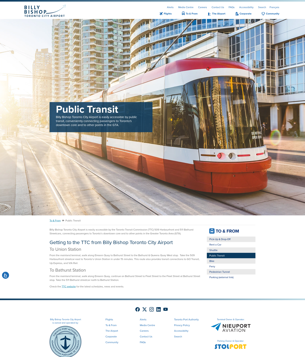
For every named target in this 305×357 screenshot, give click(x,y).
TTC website (69, 286)
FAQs (232, 7)
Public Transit (217, 255)
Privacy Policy (182, 325)
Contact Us (218, 7)
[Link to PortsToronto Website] (65, 341)
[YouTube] (165, 309)
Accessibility (246, 7)
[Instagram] (151, 309)
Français (274, 7)
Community (272, 13)
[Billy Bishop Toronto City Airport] (45, 11)
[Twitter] (144, 309)
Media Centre (185, 7)
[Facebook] (137, 309)
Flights (168, 13)
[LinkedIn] (158, 309)
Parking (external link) (221, 277)
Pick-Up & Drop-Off (219, 239)
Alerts (170, 7)
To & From (192, 13)
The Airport (218, 13)
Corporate (245, 14)
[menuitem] (162, 14)
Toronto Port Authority (186, 319)
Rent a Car (215, 244)
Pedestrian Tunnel (219, 272)
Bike (211, 261)
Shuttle (213, 250)
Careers (202, 7)
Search (262, 7)
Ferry (212, 266)
